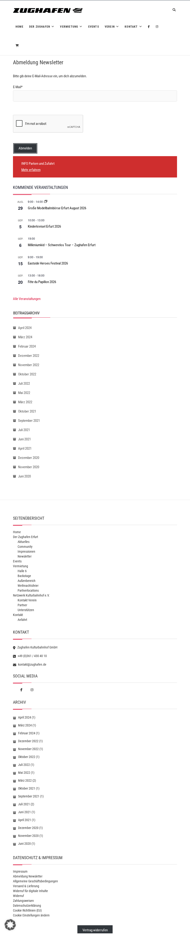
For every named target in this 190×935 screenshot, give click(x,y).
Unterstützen (26, 610)
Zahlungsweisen (23, 901)
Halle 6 (22, 571)
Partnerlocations (28, 590)
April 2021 (25, 448)
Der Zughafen (39, 26)
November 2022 (28, 365)
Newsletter (25, 556)
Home (19, 26)
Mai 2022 (24, 393)
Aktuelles (23, 542)
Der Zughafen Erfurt (25, 537)
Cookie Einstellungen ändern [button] (31, 915)
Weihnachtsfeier (28, 585)
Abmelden (25, 148)
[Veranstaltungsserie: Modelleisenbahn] (45, 201)
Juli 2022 (24, 383)
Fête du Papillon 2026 (42, 282)
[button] (10, 925)
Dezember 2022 (28, 356)
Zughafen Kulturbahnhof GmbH (37, 647)
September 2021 (29, 421)
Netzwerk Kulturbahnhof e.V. (31, 595)
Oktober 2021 (27, 411)
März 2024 (25, 337)
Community (25, 546)
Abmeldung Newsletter (27, 876)
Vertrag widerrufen (95, 930)
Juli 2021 (24, 430)
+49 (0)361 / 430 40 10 (32, 656)
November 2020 (28, 467)
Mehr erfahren (31, 170)
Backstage (24, 576)
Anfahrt (22, 620)
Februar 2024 (27, 346)
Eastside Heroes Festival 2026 (48, 263)
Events (93, 26)
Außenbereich (26, 581)
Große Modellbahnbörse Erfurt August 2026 (57, 208)
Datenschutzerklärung (27, 905)
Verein (110, 26)
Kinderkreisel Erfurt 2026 (44, 226)
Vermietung (69, 26)
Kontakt (131, 26)
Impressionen (26, 551)
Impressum (20, 871)
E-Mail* (17, 87)
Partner (22, 605)
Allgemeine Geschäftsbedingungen (35, 881)
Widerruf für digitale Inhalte (30, 891)
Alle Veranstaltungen (27, 299)
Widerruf (18, 896)
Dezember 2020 (28, 458)
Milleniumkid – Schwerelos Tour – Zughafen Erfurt (61, 245)
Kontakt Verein (27, 600)
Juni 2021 (24, 439)
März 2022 (25, 402)
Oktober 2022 (27, 374)
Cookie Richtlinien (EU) (27, 910)
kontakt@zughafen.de (31, 664)
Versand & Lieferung (26, 886)
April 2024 (25, 328)
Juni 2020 (24, 476)
